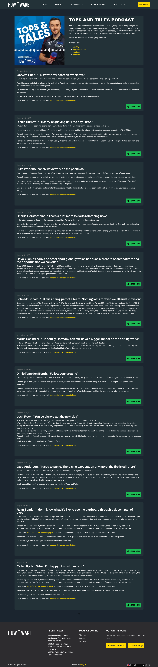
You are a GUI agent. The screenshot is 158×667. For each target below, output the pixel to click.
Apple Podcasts (79, 49)
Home (45, 4)
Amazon (76, 55)
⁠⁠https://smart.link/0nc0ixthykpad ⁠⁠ (40, 640)
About (58, 4)
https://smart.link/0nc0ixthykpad (40, 532)
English (133, 665)
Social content (98, 4)
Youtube (76, 52)
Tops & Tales (74, 4)
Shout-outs (119, 4)
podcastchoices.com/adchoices (63, 100)
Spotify (76, 47)
